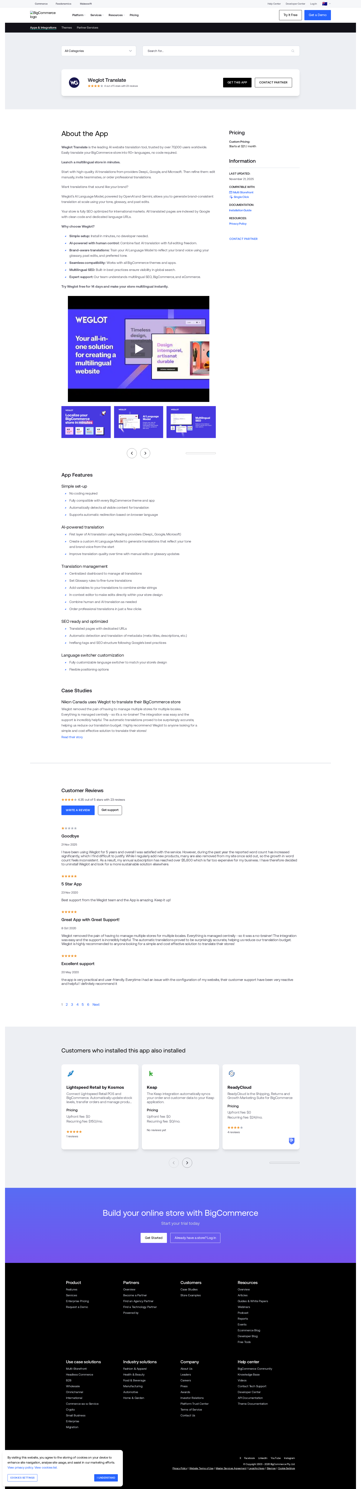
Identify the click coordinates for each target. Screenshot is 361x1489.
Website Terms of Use (201, 1468)
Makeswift (86, 3)
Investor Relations (192, 1398)
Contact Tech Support (252, 1386)
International (74, 1398)
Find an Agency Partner (138, 1301)
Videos (242, 1380)
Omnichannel (74, 1392)
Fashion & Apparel (135, 1368)
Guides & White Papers (253, 1301)
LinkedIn (262, 1458)
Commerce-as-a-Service (82, 1403)
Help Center (274, 3)
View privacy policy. (21, 1467)
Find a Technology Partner (140, 1307)
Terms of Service (191, 1409)
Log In (313, 3)
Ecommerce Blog (249, 1330)
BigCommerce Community (255, 1368)
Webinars (244, 1307)
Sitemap (271, 1468)
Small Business (75, 1415)
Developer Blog (248, 1336)
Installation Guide (240, 210)
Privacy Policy (238, 223)
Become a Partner (135, 1295)
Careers (185, 1380)
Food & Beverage (134, 1380)
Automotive (130, 1392)
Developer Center (295, 3)
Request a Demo (77, 1307)
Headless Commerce (79, 1374)
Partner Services (87, 27)
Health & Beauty (133, 1374)
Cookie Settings (286, 1468)
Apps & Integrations (43, 27)
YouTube (276, 1458)
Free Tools (244, 1342)
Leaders (185, 1374)
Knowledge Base (249, 1374)
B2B (68, 1380)
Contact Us (187, 1415)
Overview (129, 1289)
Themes (66, 27)
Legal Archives (256, 1468)
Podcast (243, 1312)
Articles (243, 1295)
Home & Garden (133, 1398)
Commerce (41, 3)
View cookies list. (45, 1467)
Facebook (249, 1458)
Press (184, 1386)
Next (96, 1005)
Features (71, 1289)
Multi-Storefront (76, 1368)
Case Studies (189, 1289)
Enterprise (72, 1421)
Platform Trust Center (194, 1403)
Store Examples (190, 1295)
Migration (72, 1427)
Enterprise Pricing (77, 1301)
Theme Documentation (253, 1403)
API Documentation (250, 1398)
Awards (185, 1392)
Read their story (72, 737)
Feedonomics (63, 3)
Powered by (131, 1312)
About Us (186, 1368)
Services (71, 1295)
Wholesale (73, 1386)
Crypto (70, 1409)
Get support (110, 810)
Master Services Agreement (231, 1468)
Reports (243, 1318)
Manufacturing (132, 1386)
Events (242, 1324)
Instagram (289, 1458)
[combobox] (221, 51)
